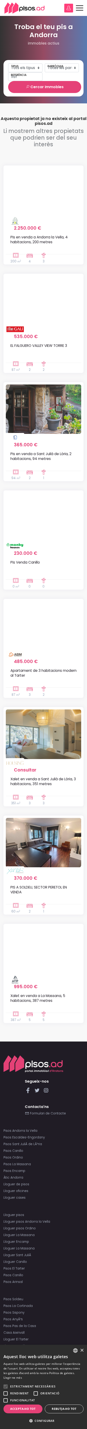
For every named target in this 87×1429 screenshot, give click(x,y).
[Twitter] (38, 1092)
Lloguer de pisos (16, 1184)
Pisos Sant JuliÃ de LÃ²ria (22, 1144)
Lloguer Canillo (15, 1262)
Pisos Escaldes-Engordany (24, 1137)
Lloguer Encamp (16, 1242)
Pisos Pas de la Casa (19, 1326)
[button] (43, 1421)
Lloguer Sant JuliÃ (17, 1255)
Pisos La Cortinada (18, 1306)
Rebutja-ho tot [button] (64, 1409)
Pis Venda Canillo (25, 562)
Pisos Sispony (13, 1312)
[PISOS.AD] (24, 8)
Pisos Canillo (13, 1151)
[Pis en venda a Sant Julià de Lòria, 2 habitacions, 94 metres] (43, 409)
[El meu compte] (68, 8)
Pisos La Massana (17, 1164)
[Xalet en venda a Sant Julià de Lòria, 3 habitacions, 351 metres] (43, 734)
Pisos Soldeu (13, 1299)
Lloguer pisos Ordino (19, 1228)
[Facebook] (29, 1092)
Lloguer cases (14, 1197)
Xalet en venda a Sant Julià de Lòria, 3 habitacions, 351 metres (43, 781)
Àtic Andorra (13, 1177)
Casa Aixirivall (14, 1332)
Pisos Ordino (13, 1157)
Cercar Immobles (46, 87)
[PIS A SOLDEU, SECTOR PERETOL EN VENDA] (43, 843)
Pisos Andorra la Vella (20, 1131)
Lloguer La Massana (19, 1235)
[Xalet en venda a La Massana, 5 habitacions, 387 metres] (43, 951)
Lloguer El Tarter (16, 1339)
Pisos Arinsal (13, 1282)
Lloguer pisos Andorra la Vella (26, 1221)
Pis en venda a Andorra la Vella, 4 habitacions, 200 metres (39, 239)
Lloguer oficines (15, 1191)
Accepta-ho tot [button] (23, 1409)
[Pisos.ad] (33, 1063)
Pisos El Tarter (14, 1268)
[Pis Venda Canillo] (43, 517)
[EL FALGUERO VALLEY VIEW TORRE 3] (43, 301)
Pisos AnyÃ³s (13, 1319)
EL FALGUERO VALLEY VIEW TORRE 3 (38, 345)
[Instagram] (46, 1092)
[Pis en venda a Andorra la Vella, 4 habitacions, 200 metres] (43, 192)
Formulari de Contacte (47, 1113)
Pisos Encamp (14, 1171)
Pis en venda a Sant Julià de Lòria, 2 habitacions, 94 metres (40, 456)
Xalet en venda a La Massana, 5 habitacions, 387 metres (37, 998)
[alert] (43, 1387)
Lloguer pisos (13, 1215)
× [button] (82, 1350)
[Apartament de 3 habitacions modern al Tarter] (43, 626)
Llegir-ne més (12, 1378)
